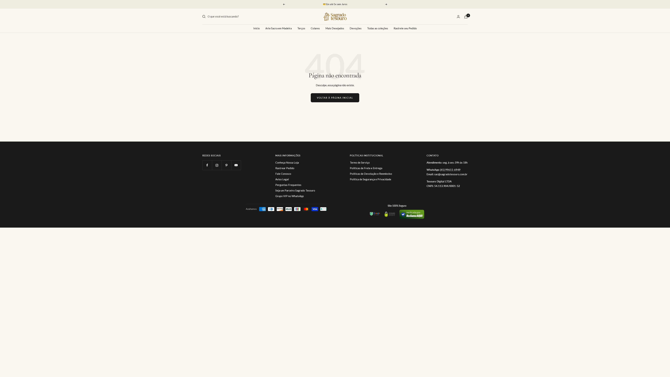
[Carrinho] (466, 16)
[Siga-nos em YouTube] (236, 165)
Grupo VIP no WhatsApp (289, 196)
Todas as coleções (377, 28)
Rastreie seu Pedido (405, 28)
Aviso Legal (282, 179)
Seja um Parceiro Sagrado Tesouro (295, 190)
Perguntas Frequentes (288, 184)
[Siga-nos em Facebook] (207, 165)
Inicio (256, 28)
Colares (315, 28)
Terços (301, 28)
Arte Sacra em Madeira (278, 28)
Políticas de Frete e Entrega (366, 168)
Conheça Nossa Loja (287, 162)
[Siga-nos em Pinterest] (226, 165)
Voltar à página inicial (335, 97)
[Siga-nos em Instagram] (217, 165)
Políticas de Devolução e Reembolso (371, 173)
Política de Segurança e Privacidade (370, 179)
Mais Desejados (334, 28)
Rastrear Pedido (284, 168)
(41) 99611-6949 (450, 169)
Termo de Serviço (360, 162)
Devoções (356, 28)
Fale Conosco (283, 173)
